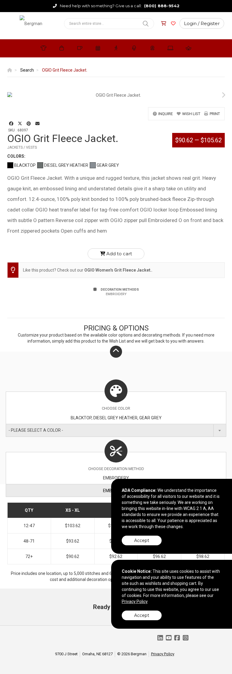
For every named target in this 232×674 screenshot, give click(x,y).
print (215, 113)
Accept (141, 540)
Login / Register (202, 23)
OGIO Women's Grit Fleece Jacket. (118, 270)
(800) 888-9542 (161, 5)
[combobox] (116, 430)
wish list (191, 113)
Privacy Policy (162, 654)
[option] (116, 95)
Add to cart (118, 253)
